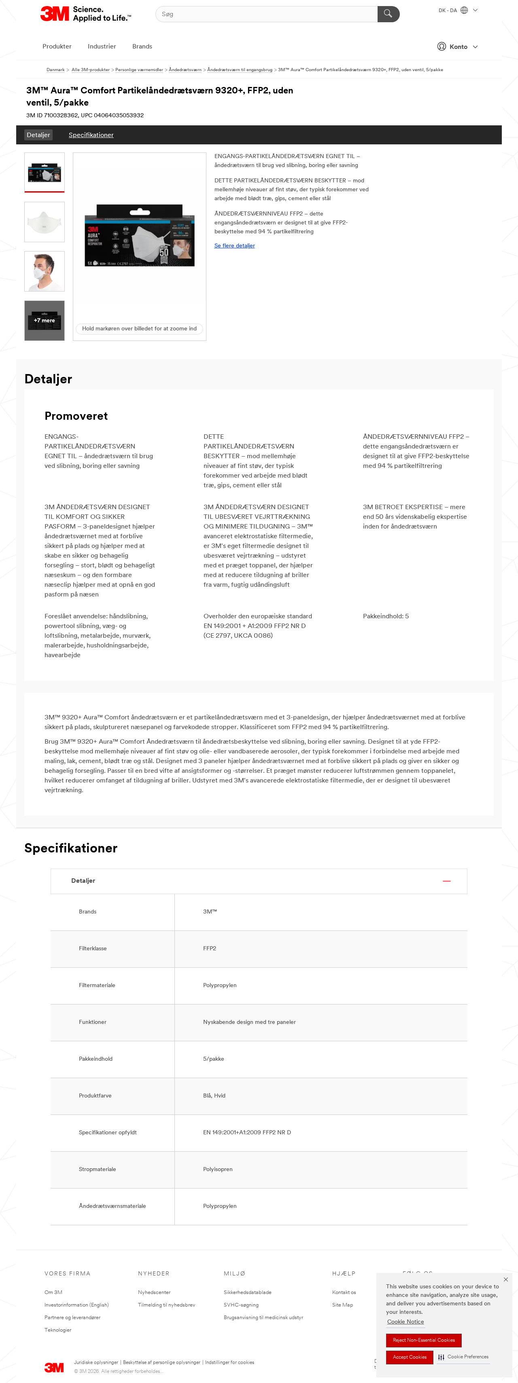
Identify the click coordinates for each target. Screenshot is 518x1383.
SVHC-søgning (241, 1305)
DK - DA (449, 10)
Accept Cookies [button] (410, 1357)
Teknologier (58, 1330)
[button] (463, 1357)
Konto (458, 47)
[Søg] (389, 14)
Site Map (342, 1305)
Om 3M (53, 1292)
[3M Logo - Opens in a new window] (86, 14)
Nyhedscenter (154, 1292)
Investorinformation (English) (77, 1305)
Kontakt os (344, 1292)
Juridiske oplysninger (96, 1362)
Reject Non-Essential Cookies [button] (424, 1340)
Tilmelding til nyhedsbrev (166, 1305)
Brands (142, 47)
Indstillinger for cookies (229, 1362)
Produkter (57, 47)
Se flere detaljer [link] (234, 246)
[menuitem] (38, 134)
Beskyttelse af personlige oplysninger (161, 1362)
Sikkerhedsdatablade (248, 1292)
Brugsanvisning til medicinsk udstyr (263, 1317)
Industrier (102, 47)
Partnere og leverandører (72, 1317)
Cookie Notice (405, 1322)
